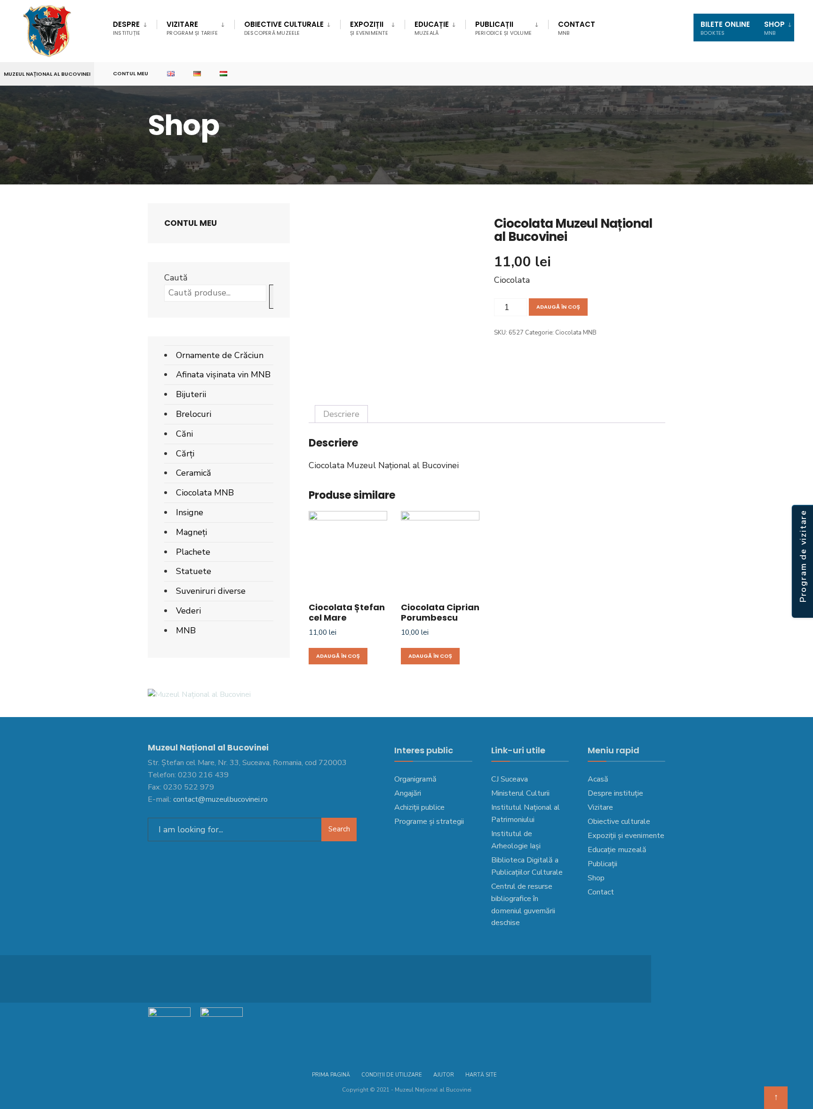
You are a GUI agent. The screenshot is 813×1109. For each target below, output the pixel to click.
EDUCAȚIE (431, 28)
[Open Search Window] (790, 74)
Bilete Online (725, 28)
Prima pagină (331, 1074)
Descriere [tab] (341, 414)
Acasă (598, 779)
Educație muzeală (617, 850)
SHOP (774, 28)
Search (339, 829)
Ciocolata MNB (576, 332)
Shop (596, 878)
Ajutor (443, 1074)
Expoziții (369, 28)
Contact (576, 28)
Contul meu (130, 73)
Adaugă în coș (558, 307)
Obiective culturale (284, 28)
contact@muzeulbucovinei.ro (220, 799)
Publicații (503, 28)
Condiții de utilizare (391, 1074)
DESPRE (126, 28)
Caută (176, 277)
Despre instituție (615, 793)
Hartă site (481, 1074)
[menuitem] (135, 26)
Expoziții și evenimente (626, 835)
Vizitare (192, 28)
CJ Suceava (509, 779)
